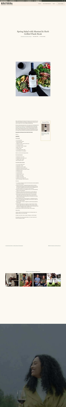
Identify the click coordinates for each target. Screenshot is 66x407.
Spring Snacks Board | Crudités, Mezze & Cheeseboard (14, 245)
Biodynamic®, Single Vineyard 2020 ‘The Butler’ (45, 133)
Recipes (30, 36)
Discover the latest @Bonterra (33, 271)
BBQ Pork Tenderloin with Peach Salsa (54, 245)
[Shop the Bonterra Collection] (4, 1)
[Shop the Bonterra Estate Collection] (12, 1)
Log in (64, 1)
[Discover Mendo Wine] (38, 1)
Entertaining (23, 36)
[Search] (62, 1)
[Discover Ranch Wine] (29, 1)
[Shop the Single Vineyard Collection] (21, 1)
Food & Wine (27, 36)
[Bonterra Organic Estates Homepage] (7, 4)
